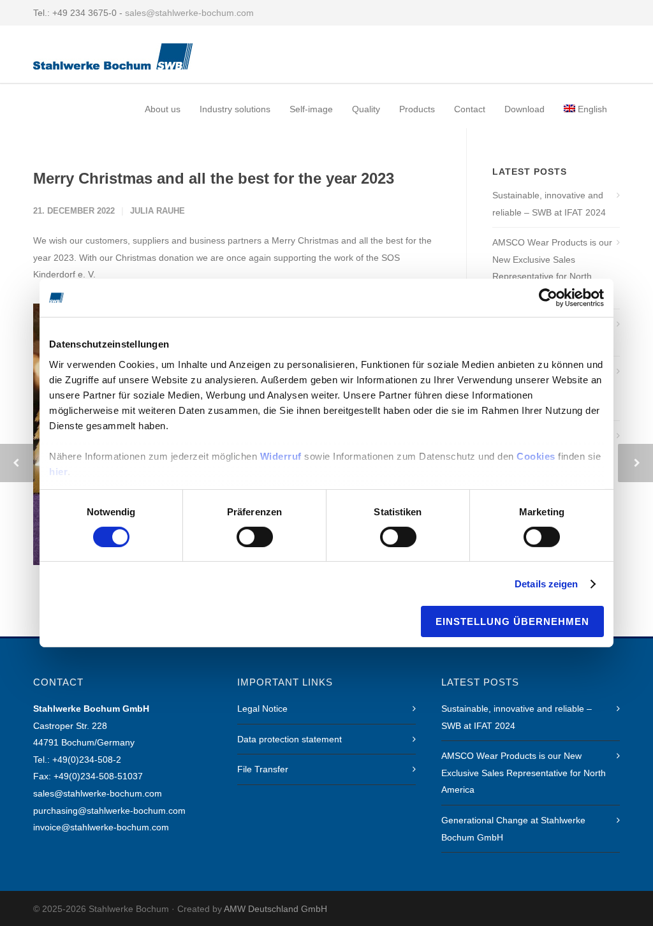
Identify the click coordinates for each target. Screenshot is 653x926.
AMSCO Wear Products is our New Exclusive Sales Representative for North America (552, 267)
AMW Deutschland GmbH (275, 909)
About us (162, 109)
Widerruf (281, 455)
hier (58, 471)
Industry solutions (235, 109)
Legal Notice (262, 708)
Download (524, 109)
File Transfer (262, 769)
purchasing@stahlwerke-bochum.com (109, 810)
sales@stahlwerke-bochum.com (189, 13)
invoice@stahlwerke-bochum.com (101, 827)
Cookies (536, 455)
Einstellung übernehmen (512, 621)
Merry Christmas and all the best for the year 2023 (213, 178)
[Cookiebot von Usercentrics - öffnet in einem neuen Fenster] (548, 297)
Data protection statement (289, 739)
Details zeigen (546, 583)
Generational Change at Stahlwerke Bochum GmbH (513, 828)
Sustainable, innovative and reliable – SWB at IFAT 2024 (549, 203)
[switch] (255, 537)
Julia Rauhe (157, 211)
